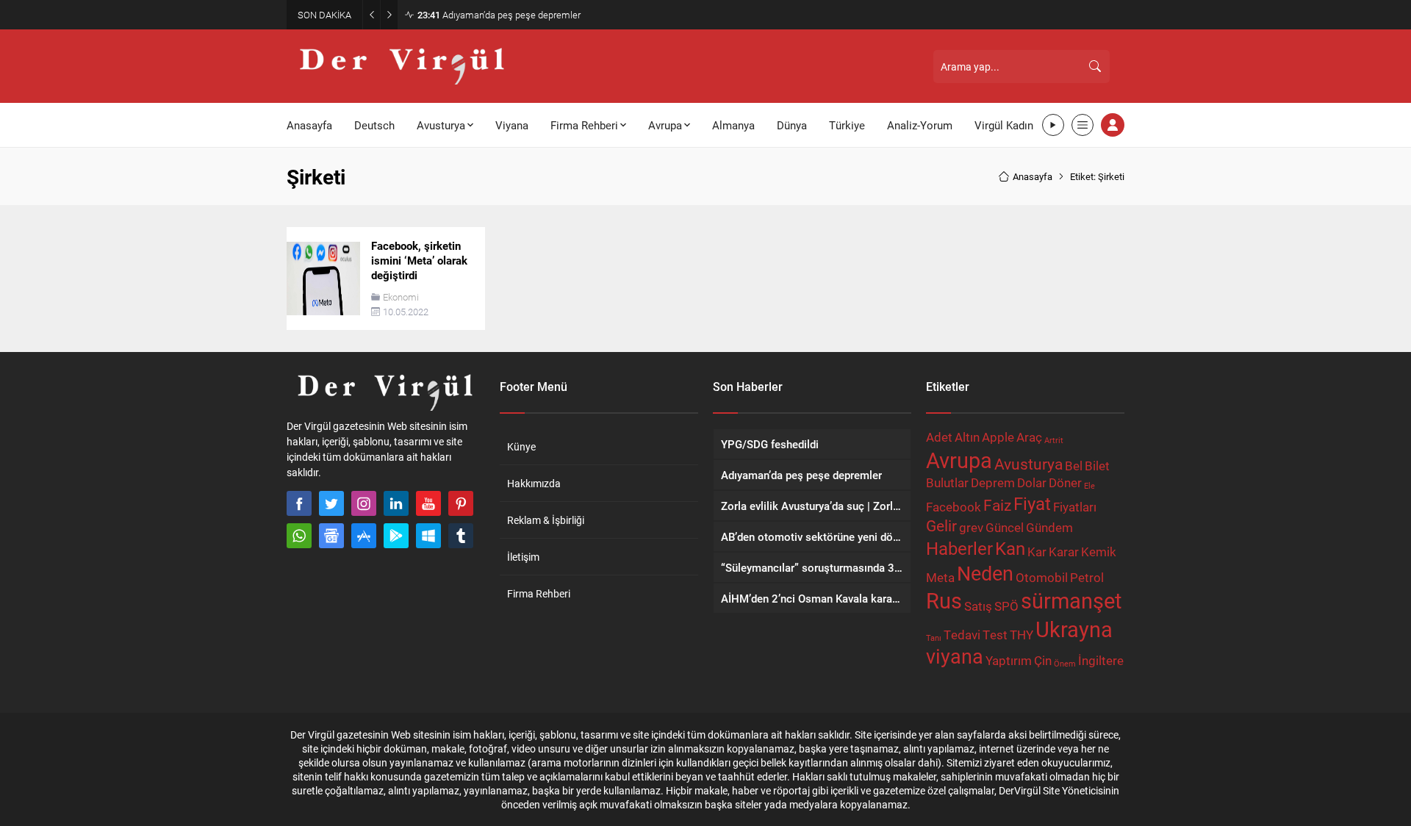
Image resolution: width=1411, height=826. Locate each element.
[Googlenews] (331, 535)
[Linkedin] (396, 503)
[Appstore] (363, 535)
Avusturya (1028, 463)
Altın (967, 436)
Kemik (1098, 551)
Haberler (959, 548)
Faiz (997, 505)
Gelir (941, 525)
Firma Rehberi (538, 593)
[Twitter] (331, 503)
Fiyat (1032, 503)
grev (971, 527)
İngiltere (1101, 660)
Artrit (1053, 440)
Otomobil (1042, 577)
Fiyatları (1074, 506)
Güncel (1004, 527)
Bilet (1097, 465)
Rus (944, 600)
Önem (1065, 663)
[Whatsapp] (299, 535)
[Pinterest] (460, 503)
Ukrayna (1074, 628)
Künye (521, 446)
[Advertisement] (220, 227)
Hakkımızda (534, 483)
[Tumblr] (460, 535)
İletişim (523, 557)
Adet (939, 436)
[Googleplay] (396, 535)
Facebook (953, 506)
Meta (940, 577)
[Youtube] (428, 503)
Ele (1089, 486)
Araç (1029, 436)
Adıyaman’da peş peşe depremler (499, 14)
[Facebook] (299, 503)
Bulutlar (947, 482)
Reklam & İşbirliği (545, 520)
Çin (1043, 660)
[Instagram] (363, 503)
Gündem (1049, 527)
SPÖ (1006, 605)
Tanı (933, 638)
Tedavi (962, 634)
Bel (1074, 465)
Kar (1036, 551)
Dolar (1031, 482)
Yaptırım (1008, 660)
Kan (1010, 548)
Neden (985, 573)
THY (1021, 634)
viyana (954, 656)
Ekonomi (401, 297)
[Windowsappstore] (428, 535)
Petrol (1087, 577)
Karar (1064, 551)
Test (995, 634)
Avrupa (959, 459)
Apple (998, 436)
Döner (1065, 482)
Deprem (993, 482)
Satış (978, 605)
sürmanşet (1071, 600)
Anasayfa (1032, 176)
